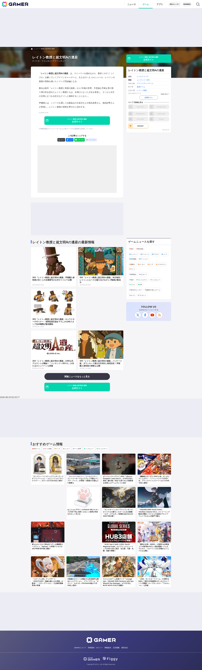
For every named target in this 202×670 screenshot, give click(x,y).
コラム (133, 284)
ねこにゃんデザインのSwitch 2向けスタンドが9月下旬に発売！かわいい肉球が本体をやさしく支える (83, 511)
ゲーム (145, 4)
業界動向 (133, 274)
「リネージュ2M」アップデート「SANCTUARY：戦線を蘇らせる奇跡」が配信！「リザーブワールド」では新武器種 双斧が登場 (47, 582)
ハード (165, 254)
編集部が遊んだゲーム (153, 290)
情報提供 (108, 647)
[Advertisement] (101, 27)
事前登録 (140, 249)
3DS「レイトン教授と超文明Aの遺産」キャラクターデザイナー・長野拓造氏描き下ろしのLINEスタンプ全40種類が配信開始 (53, 321)
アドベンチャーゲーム (145, 83)
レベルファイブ (142, 76)
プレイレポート (143, 280)
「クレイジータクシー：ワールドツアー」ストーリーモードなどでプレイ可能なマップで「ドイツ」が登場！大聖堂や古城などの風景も (83, 479)
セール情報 (48, 449)
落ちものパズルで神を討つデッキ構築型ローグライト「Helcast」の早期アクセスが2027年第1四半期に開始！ (47, 546)
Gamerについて (80, 647)
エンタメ (142, 264)
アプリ (160, 4)
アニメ (133, 269)
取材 (132, 280)
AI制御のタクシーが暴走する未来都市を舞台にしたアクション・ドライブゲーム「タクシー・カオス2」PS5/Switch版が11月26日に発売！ (83, 582)
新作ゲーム (36, 449)
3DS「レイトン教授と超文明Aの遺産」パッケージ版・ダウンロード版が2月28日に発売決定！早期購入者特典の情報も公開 (101, 363)
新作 (132, 249)
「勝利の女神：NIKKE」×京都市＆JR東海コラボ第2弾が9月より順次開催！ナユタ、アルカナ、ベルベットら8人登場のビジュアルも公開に (154, 547)
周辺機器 (133, 259)
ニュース (131, 4)
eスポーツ (144, 274)
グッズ (151, 264)
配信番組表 (187, 4)
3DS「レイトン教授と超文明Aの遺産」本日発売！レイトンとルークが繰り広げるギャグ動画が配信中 (101, 280)
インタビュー (156, 280)
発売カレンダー (175, 4)
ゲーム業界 (77, 449)
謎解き (133, 264)
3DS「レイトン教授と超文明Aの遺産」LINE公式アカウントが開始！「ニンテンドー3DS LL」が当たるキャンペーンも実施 (53, 363)
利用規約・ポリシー (95, 647)
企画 (140, 284)
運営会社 (124, 647)
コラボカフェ (161, 264)
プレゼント (142, 295)
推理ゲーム (141, 87)
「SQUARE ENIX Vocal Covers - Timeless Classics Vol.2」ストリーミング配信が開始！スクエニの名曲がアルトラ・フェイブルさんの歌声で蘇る (154, 512)
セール (133, 295)
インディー (134, 254)
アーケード (145, 254)
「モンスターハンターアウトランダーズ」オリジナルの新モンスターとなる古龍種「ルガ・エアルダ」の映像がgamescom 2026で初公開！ (118, 512)
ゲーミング (144, 259)
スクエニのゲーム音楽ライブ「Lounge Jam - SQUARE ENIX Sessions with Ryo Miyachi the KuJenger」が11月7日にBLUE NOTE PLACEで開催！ (118, 582)
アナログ (156, 254)
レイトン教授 (142, 90)
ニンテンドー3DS (143, 80)
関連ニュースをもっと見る (77, 376)
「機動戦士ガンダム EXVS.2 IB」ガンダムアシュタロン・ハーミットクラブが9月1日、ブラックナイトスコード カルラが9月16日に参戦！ (154, 479)
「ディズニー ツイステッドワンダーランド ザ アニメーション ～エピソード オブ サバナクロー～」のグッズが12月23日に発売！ (47, 478)
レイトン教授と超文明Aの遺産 (45, 49)
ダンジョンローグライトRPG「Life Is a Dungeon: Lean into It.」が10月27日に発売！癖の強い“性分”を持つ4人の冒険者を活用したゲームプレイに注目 (118, 479)
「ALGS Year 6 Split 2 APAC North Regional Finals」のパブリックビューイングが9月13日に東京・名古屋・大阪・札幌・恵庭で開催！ (118, 547)
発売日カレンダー (136, 290)
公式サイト (149, 97)
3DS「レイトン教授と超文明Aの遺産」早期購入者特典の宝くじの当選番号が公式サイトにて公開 (53, 278)
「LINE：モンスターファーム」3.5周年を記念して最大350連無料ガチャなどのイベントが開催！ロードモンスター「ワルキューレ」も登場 (154, 582)
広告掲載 (116, 647)
